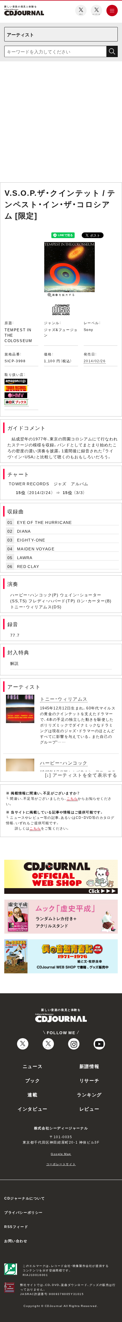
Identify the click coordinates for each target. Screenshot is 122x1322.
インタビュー (33, 1108)
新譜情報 (89, 1066)
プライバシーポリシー (23, 1212)
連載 (32, 1094)
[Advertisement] (61, 123)
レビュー (89, 1108)
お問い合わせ (16, 1240)
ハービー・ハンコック (64, 762)
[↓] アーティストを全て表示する (81, 774)
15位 (21, 492)
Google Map (61, 1154)
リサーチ (89, 1080)
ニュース (33, 1066)
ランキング (89, 1094)
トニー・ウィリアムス (64, 698)
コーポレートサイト (61, 1164)
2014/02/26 (95, 360)
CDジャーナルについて (24, 1198)
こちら (72, 798)
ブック (32, 1080)
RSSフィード (16, 1226)
